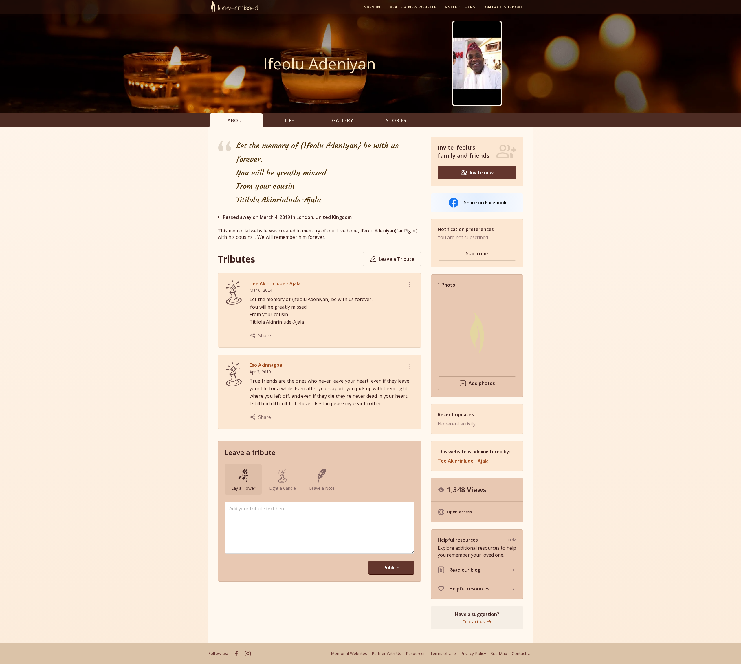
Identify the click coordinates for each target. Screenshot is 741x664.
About (236, 120)
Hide (512, 540)
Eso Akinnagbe (266, 365)
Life (289, 120)
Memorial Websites (349, 653)
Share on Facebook (485, 202)
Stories (396, 120)
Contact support (502, 7)
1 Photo (446, 285)
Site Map (499, 653)
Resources (415, 653)
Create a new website (411, 7)
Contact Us (522, 653)
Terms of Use (443, 653)
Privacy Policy (473, 653)
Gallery (342, 120)
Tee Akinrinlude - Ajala (275, 283)
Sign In (372, 7)
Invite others (459, 7)
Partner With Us (386, 653)
